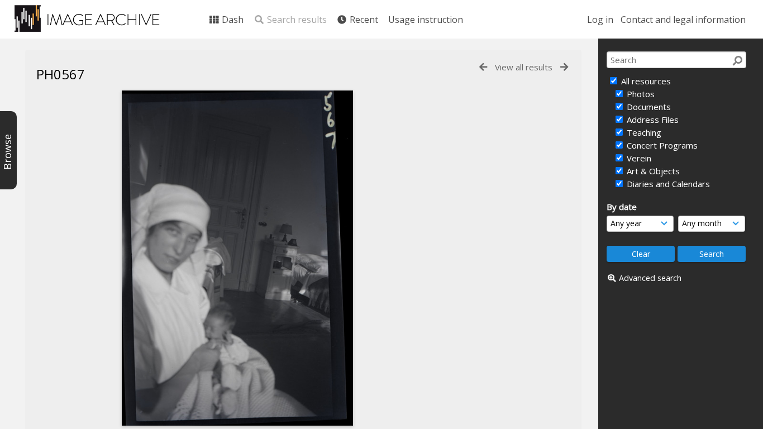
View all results (523, 67)
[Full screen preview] (237, 258)
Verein (637, 158)
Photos (639, 93)
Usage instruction (425, 19)
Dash (232, 19)
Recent (362, 19)
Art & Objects (652, 171)
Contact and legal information (683, 19)
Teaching (642, 132)
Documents (647, 106)
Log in (600, 19)
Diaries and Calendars (667, 183)
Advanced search (650, 278)
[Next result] (564, 67)
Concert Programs (661, 145)
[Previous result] (483, 67)
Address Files (651, 119)
